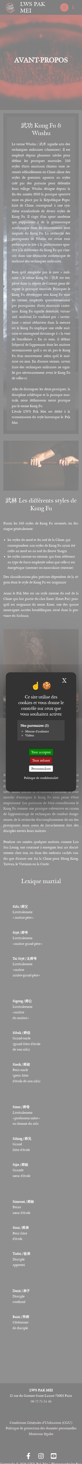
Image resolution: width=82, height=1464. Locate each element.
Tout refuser (41, 760)
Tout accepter (41, 752)
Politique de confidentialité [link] (41, 778)
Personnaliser (41, 768)
